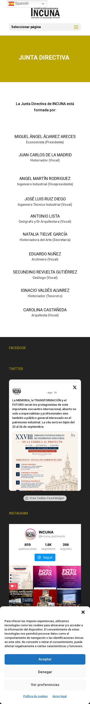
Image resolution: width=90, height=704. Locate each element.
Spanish (21, 3)
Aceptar (45, 659)
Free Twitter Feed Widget (47, 498)
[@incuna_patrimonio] (30, 534)
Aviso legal (59, 696)
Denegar (45, 672)
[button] (83, 612)
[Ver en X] (75, 388)
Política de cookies (35, 696)
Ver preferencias (45, 685)
